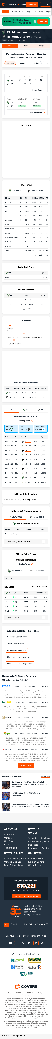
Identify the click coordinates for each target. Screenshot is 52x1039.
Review (45, 686)
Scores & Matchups (21, 12)
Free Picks (38, 12)
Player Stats (37, 90)
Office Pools (34, 865)
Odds (48, 12)
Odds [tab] (41, 46)
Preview (36, 63)
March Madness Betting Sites (18, 657)
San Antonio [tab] (37, 191)
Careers (8, 837)
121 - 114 (28, 468)
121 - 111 (28, 446)
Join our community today (26, 896)
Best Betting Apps (13, 865)
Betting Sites (14, 853)
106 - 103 (28, 477)
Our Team (9, 841)
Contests (35, 853)
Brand (7, 844)
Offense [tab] (17, 571)
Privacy (25, 936)
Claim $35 (43, 22)
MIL (10, 393)
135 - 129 (28, 473)
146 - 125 (28, 450)
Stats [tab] (10, 46)
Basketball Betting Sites (16, 650)
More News (45, 776)
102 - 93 (28, 441)
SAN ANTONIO (38, 517)
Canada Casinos (12, 861)
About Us (10, 829)
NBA (5, 12)
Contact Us (10, 834)
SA (10, 397)
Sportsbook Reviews (39, 838)
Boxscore (10, 63)
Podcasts (33, 844)
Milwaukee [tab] (17, 191)
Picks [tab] (25, 46)
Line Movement (36, 112)
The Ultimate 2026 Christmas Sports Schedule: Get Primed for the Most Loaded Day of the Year (31, 805)
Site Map (10, 936)
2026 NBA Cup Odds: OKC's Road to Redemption (26, 794)
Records (23, 63)
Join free (32, 4)
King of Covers (36, 861)
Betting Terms (24, 421)
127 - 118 (28, 464)
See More (26, 765)
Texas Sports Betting (15, 644)
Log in (45, 4)
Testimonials (10, 847)
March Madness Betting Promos (20, 664)
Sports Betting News (39, 841)
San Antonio (21, 36)
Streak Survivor (36, 858)
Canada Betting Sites (15, 858)
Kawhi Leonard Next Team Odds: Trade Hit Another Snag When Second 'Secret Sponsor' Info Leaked (29, 784)
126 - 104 (28, 459)
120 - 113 (28, 455)
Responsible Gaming (39, 848)
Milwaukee (19, 32)
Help (18, 936)
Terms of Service (38, 936)
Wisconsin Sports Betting (17, 637)
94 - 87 (27, 482)
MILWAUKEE (17, 517)
